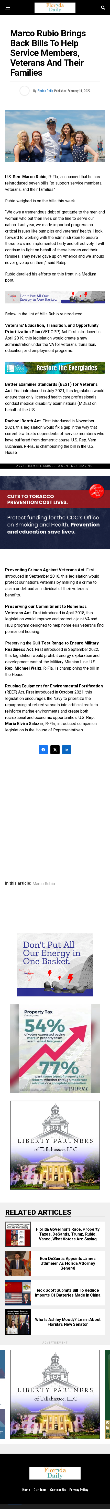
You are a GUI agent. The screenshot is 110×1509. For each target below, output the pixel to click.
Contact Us (58, 1489)
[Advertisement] (55, 814)
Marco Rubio (43, 884)
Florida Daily (45, 90)
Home (26, 1489)
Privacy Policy (78, 1489)
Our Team (40, 1489)
